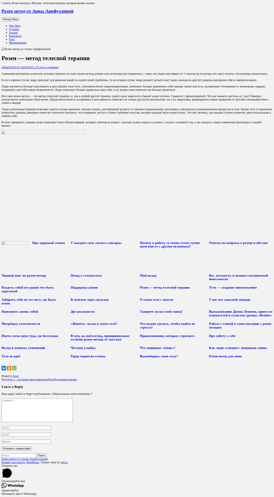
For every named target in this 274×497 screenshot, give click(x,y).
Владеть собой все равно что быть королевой (27, 289)
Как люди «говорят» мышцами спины (238, 348)
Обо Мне (15, 25)
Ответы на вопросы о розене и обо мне (238, 243)
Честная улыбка (83, 348)
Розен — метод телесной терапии (165, 287)
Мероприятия (17, 42)
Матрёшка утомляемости (20, 324)
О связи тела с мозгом (156, 299)
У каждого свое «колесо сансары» (96, 243)
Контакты (15, 36)
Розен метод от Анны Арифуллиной (37, 11)
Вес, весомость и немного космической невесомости (238, 277)
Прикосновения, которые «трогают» (167, 336)
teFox (64, 462)
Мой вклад (148, 275)
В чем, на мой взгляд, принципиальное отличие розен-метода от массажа (100, 337)
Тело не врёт (11, 356)
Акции (13, 32)
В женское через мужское (90, 299)
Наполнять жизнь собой (19, 311)
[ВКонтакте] (3, 368)
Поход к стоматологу (86, 275)
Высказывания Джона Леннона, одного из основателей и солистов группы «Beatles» (240, 313)
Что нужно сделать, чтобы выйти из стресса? (167, 325)
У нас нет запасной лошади (229, 299)
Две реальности (83, 311)
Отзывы (14, 29)
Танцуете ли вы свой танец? (161, 311)
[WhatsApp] (14, 368)
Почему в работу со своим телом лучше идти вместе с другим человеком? (170, 244)
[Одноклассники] (9, 368)
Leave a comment (47, 67)
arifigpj (5, 67)
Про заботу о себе (222, 336)
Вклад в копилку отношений (23, 348)
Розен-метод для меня (225, 356)
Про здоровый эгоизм (48, 243)
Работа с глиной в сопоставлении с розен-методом (240, 325)
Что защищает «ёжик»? (157, 348)
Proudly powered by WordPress (20, 462)
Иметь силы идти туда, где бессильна (29, 336)
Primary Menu (10, 19)
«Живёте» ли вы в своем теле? (94, 324)
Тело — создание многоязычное (233, 287)
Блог (12, 39)
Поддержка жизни (84, 287)
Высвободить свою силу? (159, 356)
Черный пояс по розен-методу (23, 275)
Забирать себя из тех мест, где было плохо (28, 301)
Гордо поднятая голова (88, 356)
